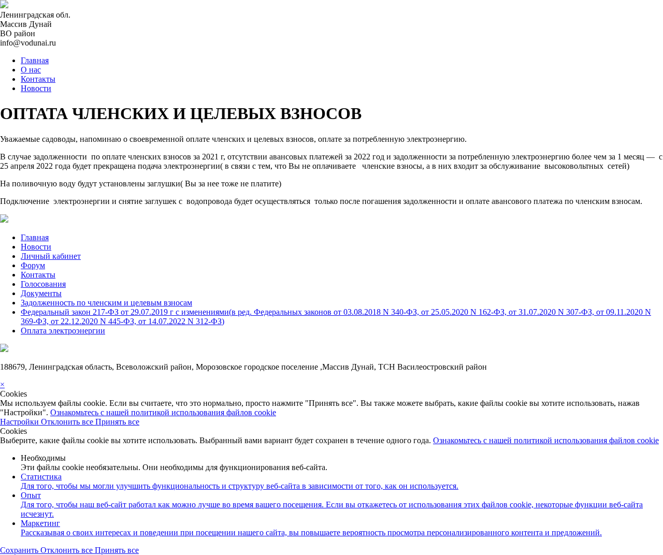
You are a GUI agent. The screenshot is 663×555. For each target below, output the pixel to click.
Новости (36, 88)
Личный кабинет (51, 256)
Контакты (38, 79)
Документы (41, 293)
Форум (33, 265)
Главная (35, 60)
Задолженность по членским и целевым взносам (106, 302)
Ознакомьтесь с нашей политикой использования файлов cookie (163, 412)
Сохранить (20, 550)
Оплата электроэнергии (63, 330)
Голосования (43, 284)
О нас (31, 69)
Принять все (117, 421)
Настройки (20, 421)
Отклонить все (68, 421)
